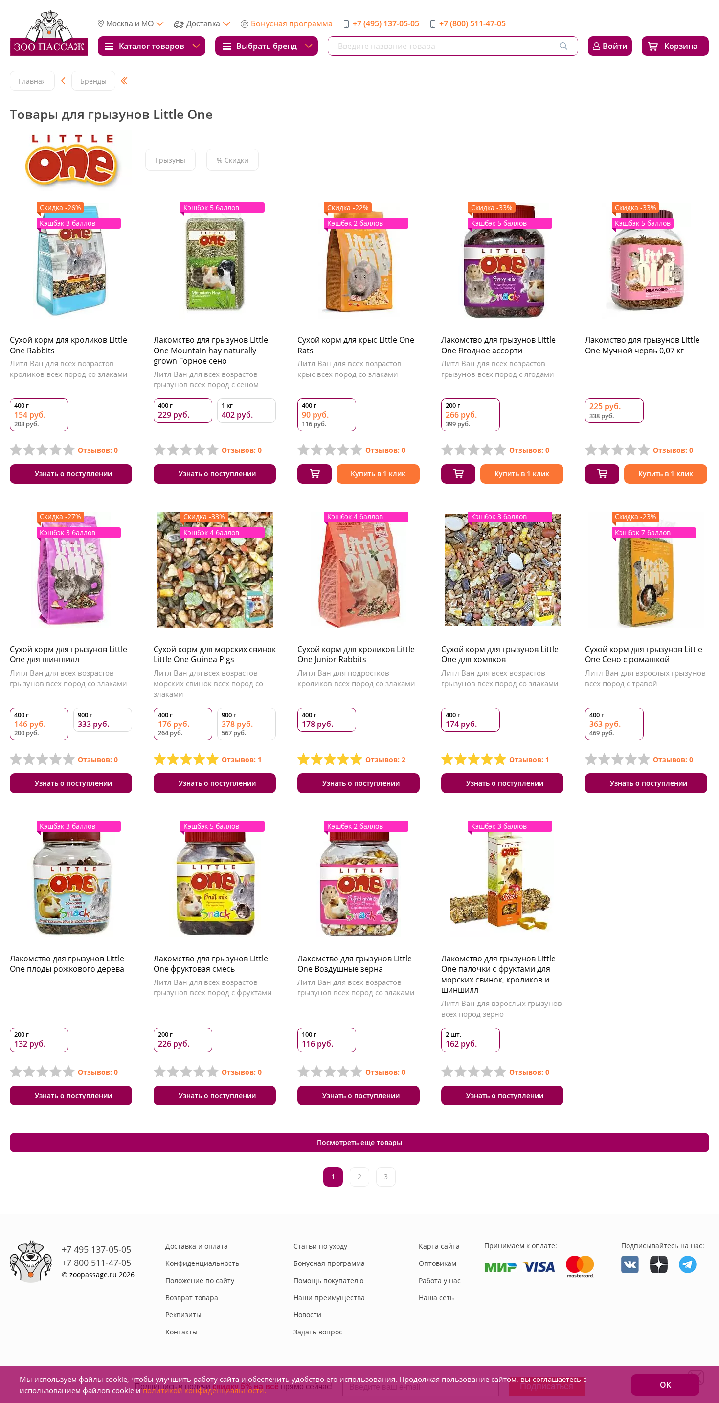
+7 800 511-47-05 (96, 1262)
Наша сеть (436, 1297)
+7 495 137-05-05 (96, 1249)
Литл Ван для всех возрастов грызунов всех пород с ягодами (497, 368)
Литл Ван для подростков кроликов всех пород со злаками (356, 678)
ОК (665, 1385)
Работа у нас (440, 1280)
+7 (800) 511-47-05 (472, 23)
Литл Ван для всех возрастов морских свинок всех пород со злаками (208, 683)
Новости (307, 1314)
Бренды (93, 81)
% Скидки (232, 159)
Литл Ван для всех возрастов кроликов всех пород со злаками (69, 368)
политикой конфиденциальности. (204, 1390)
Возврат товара (191, 1297)
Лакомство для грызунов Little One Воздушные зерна (354, 964)
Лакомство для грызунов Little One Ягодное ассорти (498, 345)
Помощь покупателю (328, 1280)
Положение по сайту (199, 1280)
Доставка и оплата (196, 1246)
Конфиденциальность (202, 1263)
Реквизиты (183, 1314)
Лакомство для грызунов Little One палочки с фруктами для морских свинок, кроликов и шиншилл (498, 974)
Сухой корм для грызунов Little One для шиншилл (68, 654)
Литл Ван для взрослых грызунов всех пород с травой (645, 678)
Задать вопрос (317, 1331)
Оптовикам (437, 1263)
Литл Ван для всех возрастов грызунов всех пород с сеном (206, 379)
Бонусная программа (292, 23)
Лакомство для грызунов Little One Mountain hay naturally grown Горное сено (211, 350)
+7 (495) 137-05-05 (386, 23)
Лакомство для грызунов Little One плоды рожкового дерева (67, 964)
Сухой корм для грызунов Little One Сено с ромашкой (643, 654)
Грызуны (170, 159)
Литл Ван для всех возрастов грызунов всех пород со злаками (68, 678)
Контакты (181, 1331)
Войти (615, 46)
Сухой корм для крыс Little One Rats (355, 345)
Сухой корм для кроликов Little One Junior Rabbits (356, 654)
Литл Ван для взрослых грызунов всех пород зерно (501, 1008)
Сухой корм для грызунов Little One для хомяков (500, 654)
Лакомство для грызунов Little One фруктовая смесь (211, 964)
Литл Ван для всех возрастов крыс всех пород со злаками (349, 368)
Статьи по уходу (320, 1246)
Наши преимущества (329, 1297)
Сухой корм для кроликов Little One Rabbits (68, 345)
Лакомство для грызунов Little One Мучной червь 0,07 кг (642, 345)
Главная (32, 81)
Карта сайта (439, 1246)
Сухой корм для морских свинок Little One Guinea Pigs (215, 654)
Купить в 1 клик (378, 473)
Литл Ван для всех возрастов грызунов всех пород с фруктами (213, 987)
